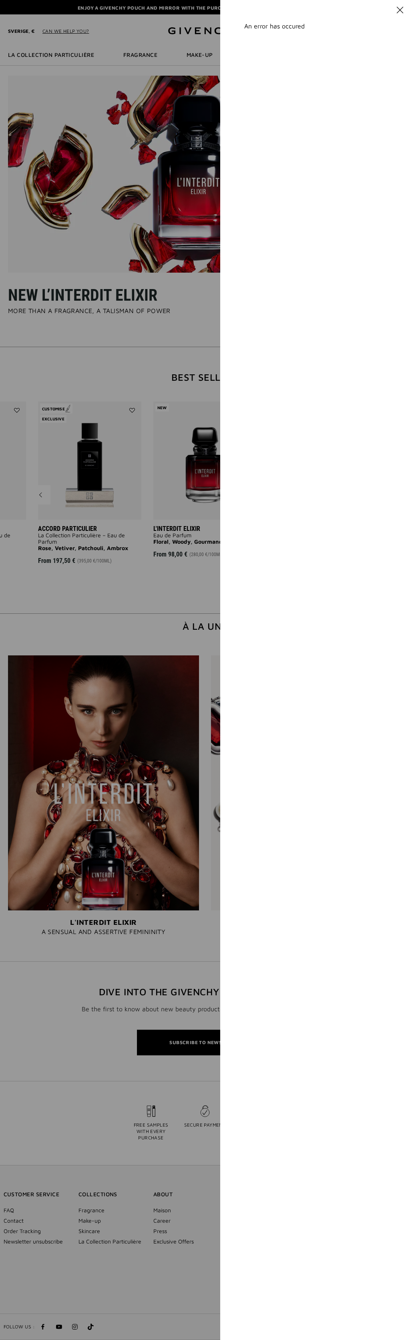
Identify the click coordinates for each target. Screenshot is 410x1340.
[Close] (400, 10)
